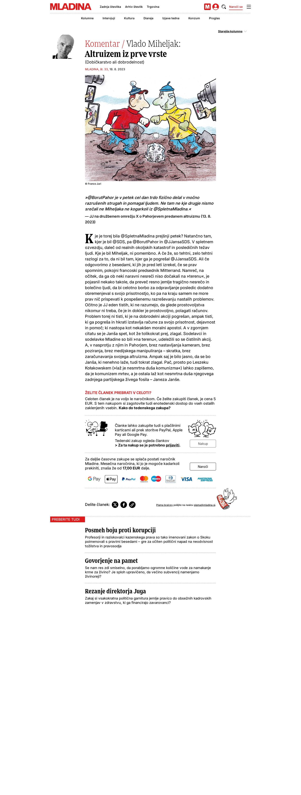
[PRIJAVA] (215, 6)
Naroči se (236, 6)
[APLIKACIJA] (207, 6)
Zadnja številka (110, 6)
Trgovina (153, 6)
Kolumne (87, 18)
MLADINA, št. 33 (96, 69)
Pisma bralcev (164, 505)
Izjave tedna (170, 18)
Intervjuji (109, 18)
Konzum (194, 18)
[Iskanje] (224, 6)
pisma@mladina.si (204, 505)
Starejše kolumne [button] (230, 31)
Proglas (214, 18)
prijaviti (172, 445)
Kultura (129, 18)
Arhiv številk (134, 6)
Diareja (148, 18)
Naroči (203, 467)
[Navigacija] (249, 7)
